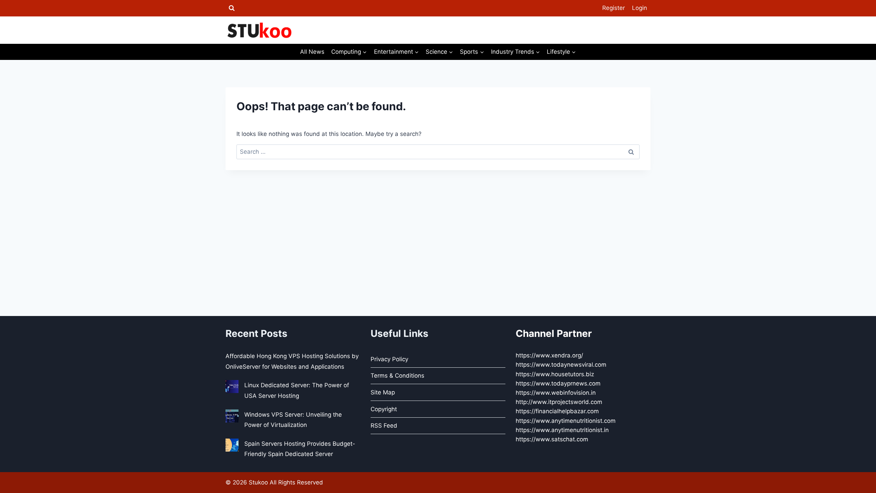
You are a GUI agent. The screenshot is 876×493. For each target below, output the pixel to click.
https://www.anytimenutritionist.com (566, 420)
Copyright (384, 409)
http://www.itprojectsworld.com (559, 402)
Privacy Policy (389, 359)
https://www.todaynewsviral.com (561, 364)
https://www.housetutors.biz (555, 374)
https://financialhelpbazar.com (557, 411)
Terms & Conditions (397, 375)
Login (639, 7)
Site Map (383, 392)
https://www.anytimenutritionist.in (562, 430)
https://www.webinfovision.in (556, 392)
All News (312, 51)
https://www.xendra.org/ (549, 355)
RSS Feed (384, 425)
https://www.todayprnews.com (558, 383)
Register (613, 7)
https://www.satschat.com (552, 439)
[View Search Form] (232, 8)
